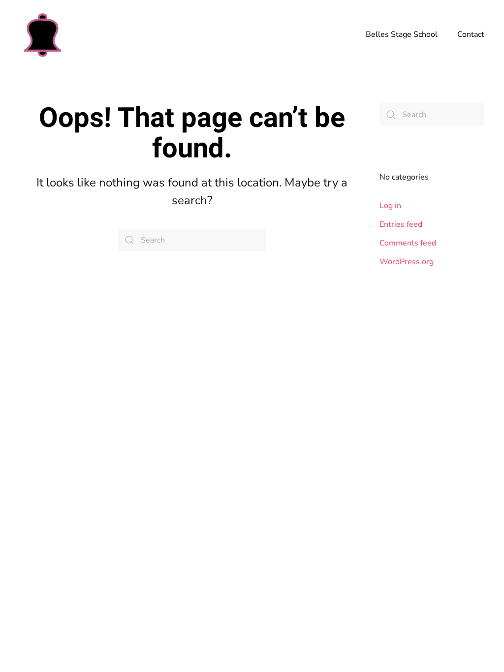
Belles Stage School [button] (402, 34)
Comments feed (407, 243)
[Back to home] (42, 34)
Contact (470, 34)
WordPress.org (406, 261)
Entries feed (400, 224)
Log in (390, 205)
